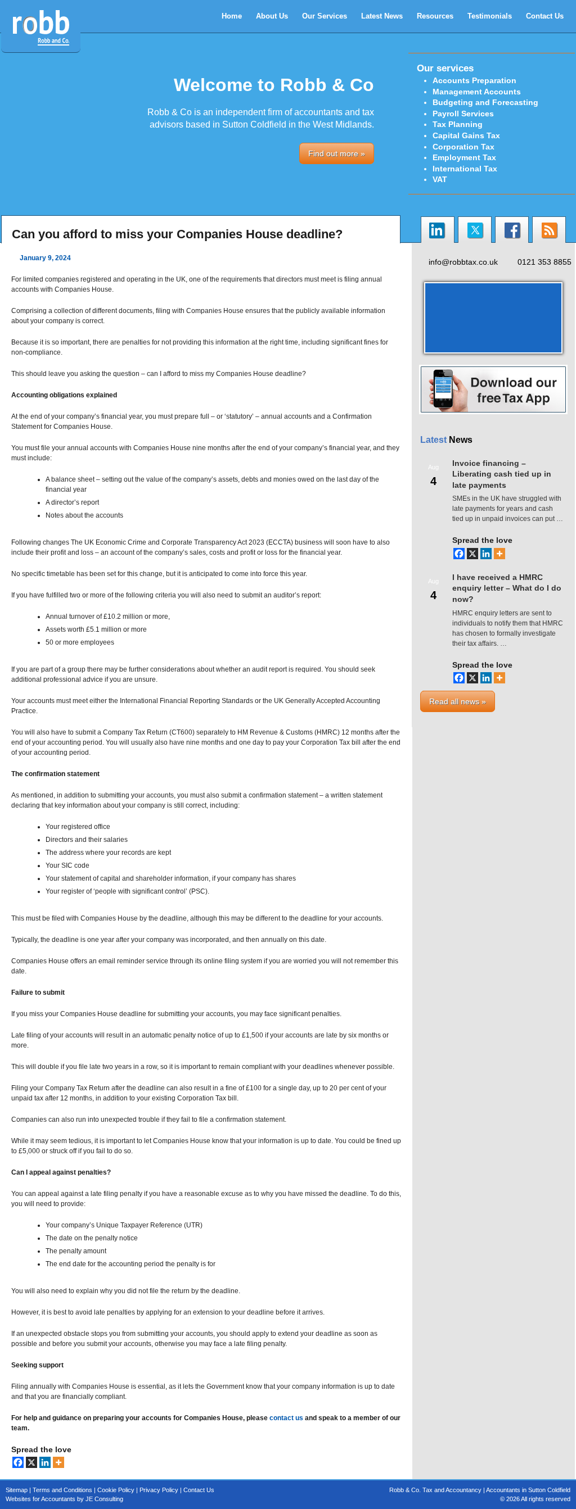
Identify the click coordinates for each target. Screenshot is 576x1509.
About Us (272, 16)
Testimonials (489, 16)
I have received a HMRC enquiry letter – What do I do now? (506, 588)
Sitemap (17, 1490)
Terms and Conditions (62, 1490)
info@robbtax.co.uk (463, 261)
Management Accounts (477, 91)
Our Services (324, 16)
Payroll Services (463, 113)
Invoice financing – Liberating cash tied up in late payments (501, 474)
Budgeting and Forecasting (485, 102)
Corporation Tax (463, 146)
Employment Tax (464, 157)
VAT (440, 179)
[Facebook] (18, 1462)
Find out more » (336, 153)
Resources (435, 16)
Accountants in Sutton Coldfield (528, 1490)
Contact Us (545, 16)
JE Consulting (104, 1499)
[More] (58, 1462)
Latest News (382, 16)
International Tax (465, 168)
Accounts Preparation (474, 80)
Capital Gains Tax (466, 135)
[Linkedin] (45, 1462)
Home (232, 16)
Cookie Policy (115, 1490)
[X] (31, 1462)
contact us (286, 1418)
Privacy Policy (159, 1490)
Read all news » (457, 701)
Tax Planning (458, 124)
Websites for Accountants (40, 1499)
